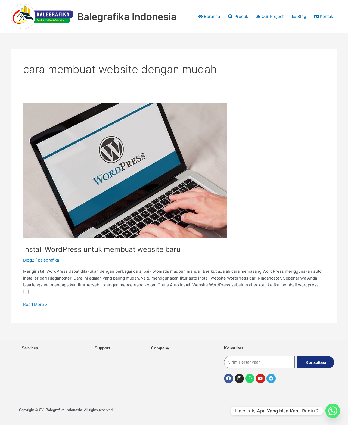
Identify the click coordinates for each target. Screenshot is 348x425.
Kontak (326, 16)
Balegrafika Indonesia (126, 16)
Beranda (211, 16)
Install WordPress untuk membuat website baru (102, 249)
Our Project (272, 16)
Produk (240, 16)
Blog (301, 16)
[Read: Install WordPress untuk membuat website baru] (125, 170)
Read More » (35, 304)
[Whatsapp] (332, 411)
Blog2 (28, 260)
